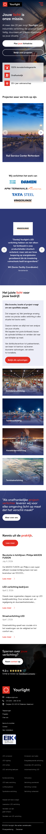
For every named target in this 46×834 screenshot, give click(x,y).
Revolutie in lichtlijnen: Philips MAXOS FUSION (22, 556)
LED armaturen (7, 756)
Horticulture (27, 778)
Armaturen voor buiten (31, 756)
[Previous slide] (5, 132)
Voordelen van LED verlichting (11, 816)
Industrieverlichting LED (31, 769)
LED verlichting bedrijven (15, 586)
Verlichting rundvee (30, 787)
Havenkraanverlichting (16, 450)
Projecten (5, 714)
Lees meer (10, 543)
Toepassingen (6, 710)
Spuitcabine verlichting (9, 791)
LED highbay (6, 760)
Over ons (5, 717)
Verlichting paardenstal (31, 782)
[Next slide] (41, 132)
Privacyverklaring (7, 829)
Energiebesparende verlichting (33, 760)
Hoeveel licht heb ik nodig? (10, 800)
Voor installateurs (7, 730)
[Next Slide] (42, 250)
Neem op (12, 661)
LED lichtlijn (6, 765)
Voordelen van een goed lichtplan (8, 810)
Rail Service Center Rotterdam (22, 155)
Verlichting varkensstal (31, 791)
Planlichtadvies (23, 43)
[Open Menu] (41, 4)
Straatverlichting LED (13, 616)
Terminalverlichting (14, 480)
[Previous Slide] (4, 250)
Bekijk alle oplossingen (17, 360)
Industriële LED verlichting (32, 765)
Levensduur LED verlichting (11, 804)
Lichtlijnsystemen (7, 787)
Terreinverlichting (13, 420)
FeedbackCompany (27, 674)
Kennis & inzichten (8, 723)
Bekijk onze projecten (23, 52)
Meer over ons (11, 517)
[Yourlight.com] (12, 4)
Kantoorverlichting (8, 778)
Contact (4, 727)
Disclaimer (19, 829)
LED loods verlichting (9, 782)
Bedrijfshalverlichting (15, 391)
